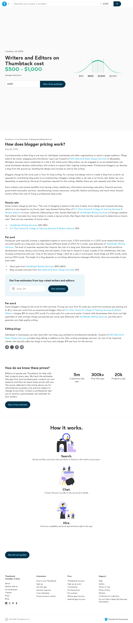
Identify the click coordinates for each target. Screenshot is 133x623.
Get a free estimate (52, 84)
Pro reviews (72, 593)
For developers (11, 590)
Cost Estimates (22, 139)
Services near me (43, 590)
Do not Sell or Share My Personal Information (113, 600)
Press (7, 596)
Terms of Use (104, 587)
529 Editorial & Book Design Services (88, 159)
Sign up (39, 584)
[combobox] (55, 3)
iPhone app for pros (76, 596)
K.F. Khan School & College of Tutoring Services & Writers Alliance (42, 228)
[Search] (117, 3)
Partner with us (11, 586)
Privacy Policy (104, 590)
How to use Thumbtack (46, 581)
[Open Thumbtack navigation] (6, 4)
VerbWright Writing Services (93, 212)
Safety (101, 584)
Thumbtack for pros (76, 581)
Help (101, 581)
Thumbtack (9, 139)
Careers (8, 592)
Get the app (41, 587)
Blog (7, 599)
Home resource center (46, 596)
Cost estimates (42, 593)
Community (72, 587)
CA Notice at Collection (109, 596)
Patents (102, 593)
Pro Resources (74, 590)
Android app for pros (76, 599)
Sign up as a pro (74, 584)
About (7, 583)
